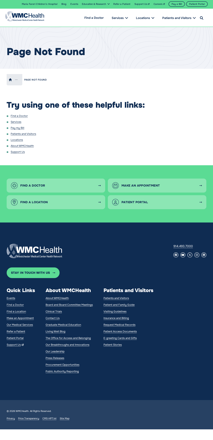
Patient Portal (15, 338)
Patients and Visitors (176, 18)
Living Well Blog (55, 331)
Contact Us (53, 318)
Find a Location (16, 311)
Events (11, 298)
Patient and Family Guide (119, 305)
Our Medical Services (20, 325)
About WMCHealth (22, 146)
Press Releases (55, 358)
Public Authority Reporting (62, 371)
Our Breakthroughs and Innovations (67, 344)
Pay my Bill (17, 128)
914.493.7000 (183, 246)
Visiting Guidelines (115, 311)
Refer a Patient (16, 331)
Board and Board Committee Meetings (69, 305)
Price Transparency (28, 418)
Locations (143, 18)
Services (118, 18)
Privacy (11, 418)
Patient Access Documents (120, 331)
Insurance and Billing (116, 318)
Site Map (64, 418)
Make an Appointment (20, 318)
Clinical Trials (54, 311)
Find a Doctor (94, 18)
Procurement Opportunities (62, 364)
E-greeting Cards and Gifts (120, 338)
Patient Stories (113, 344)
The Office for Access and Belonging (68, 338)
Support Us (18, 152)
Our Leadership (55, 351)
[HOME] (10, 79)
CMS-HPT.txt (49, 418)
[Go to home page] (34, 251)
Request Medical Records (119, 325)
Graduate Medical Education (63, 325)
